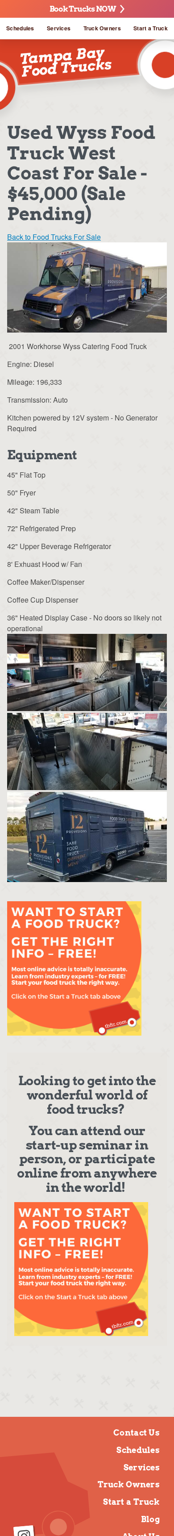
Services (58, 28)
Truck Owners (102, 28)
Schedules (20, 28)
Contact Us (136, 1432)
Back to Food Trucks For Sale (54, 237)
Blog (150, 1519)
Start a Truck (150, 28)
